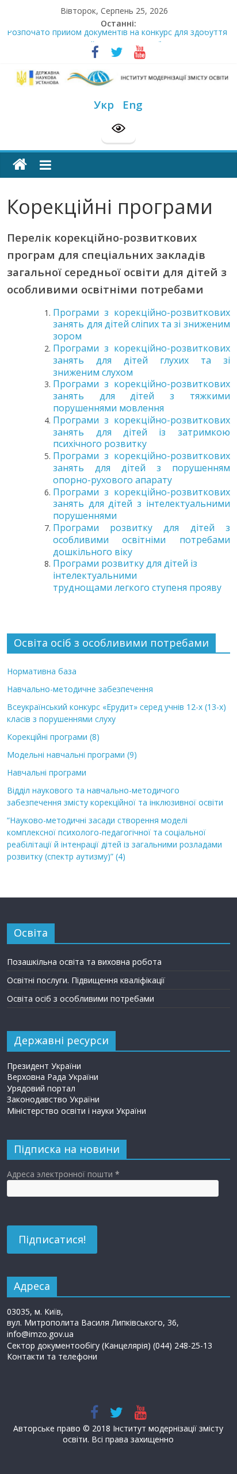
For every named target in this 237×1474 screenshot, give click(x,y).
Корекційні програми (53, 736)
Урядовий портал (41, 1088)
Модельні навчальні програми (72, 754)
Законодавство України (53, 1099)
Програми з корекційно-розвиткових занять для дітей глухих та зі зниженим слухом (141, 360)
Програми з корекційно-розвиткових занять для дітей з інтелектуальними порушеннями (141, 504)
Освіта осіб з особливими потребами (80, 998)
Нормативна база (42, 671)
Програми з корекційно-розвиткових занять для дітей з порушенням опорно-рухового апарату (141, 467)
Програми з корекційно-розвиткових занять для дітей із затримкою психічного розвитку (141, 432)
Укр (104, 104)
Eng (133, 104)
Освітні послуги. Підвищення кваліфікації (86, 980)
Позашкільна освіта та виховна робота (84, 961)
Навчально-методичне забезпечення (80, 688)
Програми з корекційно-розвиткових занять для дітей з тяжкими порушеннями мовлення (141, 395)
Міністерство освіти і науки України (76, 1110)
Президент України (44, 1065)
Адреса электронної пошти (63, 1173)
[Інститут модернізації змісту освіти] (20, 164)
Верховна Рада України (52, 1076)
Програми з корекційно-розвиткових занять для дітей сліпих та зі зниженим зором (141, 324)
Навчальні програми (46, 772)
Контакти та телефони (52, 1356)
